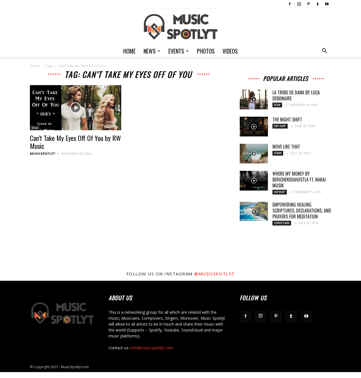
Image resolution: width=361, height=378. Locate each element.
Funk (277, 153)
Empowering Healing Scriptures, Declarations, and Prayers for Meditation (301, 210)
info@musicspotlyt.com (151, 347)
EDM (277, 105)
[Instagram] (299, 4)
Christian (281, 223)
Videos (230, 51)
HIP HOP (280, 126)
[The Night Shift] (254, 126)
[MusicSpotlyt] (180, 27)
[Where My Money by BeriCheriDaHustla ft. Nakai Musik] (254, 181)
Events (176, 51)
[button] (324, 51)
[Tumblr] (317, 4)
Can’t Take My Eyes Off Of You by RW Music (75, 142)
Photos (206, 51)
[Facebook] (289, 4)
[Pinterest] (308, 4)
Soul (35, 128)
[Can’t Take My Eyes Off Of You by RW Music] (75, 107)
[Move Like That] (254, 153)
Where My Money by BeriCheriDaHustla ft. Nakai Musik (299, 179)
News (150, 51)
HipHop (279, 192)
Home (129, 51)
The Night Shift (287, 119)
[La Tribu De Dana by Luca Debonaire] (254, 99)
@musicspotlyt (214, 274)
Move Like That (286, 146)
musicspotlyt (42, 153)
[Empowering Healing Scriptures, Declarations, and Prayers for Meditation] (254, 212)
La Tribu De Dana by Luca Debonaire (296, 95)
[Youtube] (327, 4)
